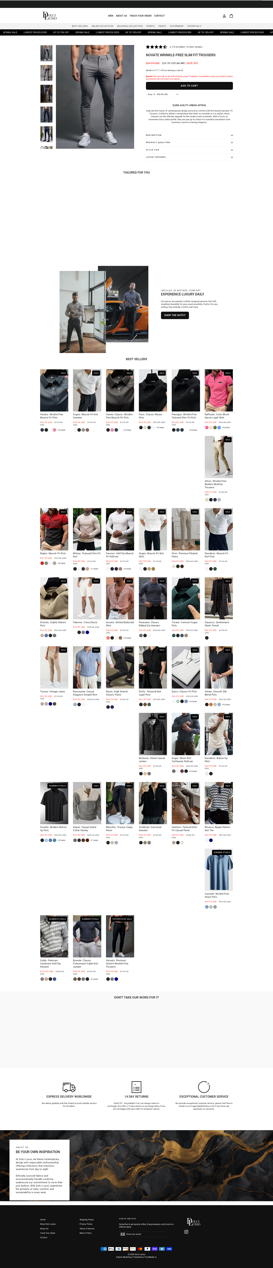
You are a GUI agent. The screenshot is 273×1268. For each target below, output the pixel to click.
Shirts (150, 26)
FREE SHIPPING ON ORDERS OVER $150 (136, 6)
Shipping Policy (87, 1220)
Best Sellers (80, 26)
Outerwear (177, 26)
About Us (121, 15)
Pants (162, 26)
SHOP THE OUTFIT (175, 315)
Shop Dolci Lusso (48, 1224)
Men (110, 15)
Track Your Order (141, 15)
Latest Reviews (156, 157)
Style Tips (152, 150)
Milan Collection (102, 26)
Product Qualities (158, 142)
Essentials (194, 26)
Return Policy (85, 1233)
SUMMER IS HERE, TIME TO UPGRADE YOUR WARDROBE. (137, 2)
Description (154, 135)
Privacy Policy (86, 1224)
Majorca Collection (130, 26)
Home (43, 1220)
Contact (159, 15)
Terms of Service (87, 1229)
